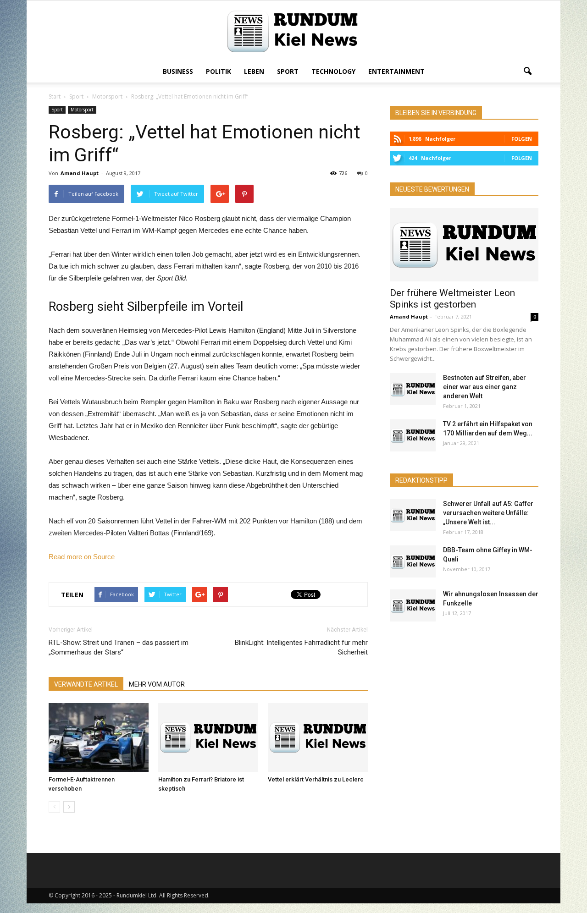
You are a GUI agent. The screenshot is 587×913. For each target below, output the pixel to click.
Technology (333, 71)
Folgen (521, 138)
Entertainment (396, 71)
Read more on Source (82, 557)
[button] (527, 71)
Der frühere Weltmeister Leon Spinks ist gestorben (452, 298)
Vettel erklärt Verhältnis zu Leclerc (316, 779)
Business (178, 71)
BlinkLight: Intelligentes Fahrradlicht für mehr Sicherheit (301, 647)
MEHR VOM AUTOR (157, 684)
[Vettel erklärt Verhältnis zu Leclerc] (318, 737)
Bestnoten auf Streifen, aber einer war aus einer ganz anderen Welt (484, 387)
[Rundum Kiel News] (293, 31)
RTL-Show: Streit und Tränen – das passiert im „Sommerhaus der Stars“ (118, 647)
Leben (254, 71)
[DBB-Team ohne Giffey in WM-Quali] (413, 561)
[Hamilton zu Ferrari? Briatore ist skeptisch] (208, 737)
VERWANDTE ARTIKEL (86, 684)
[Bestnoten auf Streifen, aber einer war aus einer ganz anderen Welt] (413, 389)
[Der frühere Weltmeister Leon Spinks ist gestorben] (464, 244)
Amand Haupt (80, 173)
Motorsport (82, 109)
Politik (218, 71)
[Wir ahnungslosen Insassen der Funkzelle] (413, 605)
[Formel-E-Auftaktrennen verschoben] (99, 737)
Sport (288, 71)
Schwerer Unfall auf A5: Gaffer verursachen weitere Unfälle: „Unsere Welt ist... (488, 513)
